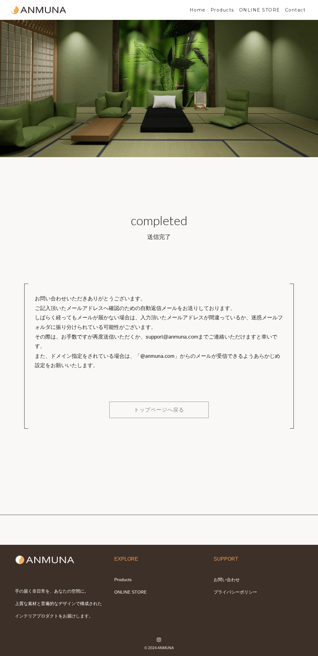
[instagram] (159, 640)
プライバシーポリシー (235, 592)
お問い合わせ (227, 579)
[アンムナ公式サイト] (38, 10)
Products (123, 579)
